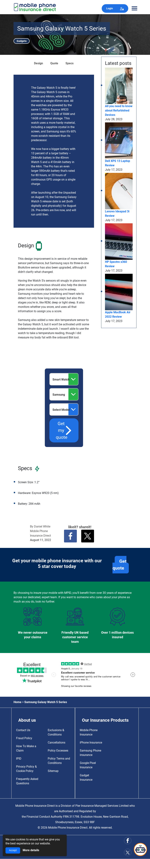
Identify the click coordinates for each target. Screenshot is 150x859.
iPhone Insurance (91, 742)
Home (17, 702)
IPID (18, 758)
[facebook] (127, 840)
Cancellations (56, 742)
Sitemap (53, 771)
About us (27, 720)
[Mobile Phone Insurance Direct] (35, 7)
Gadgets (22, 41)
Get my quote (61, 430)
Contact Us (23, 730)
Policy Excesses (58, 750)
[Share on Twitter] (87, 536)
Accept (13, 850)
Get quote (119, 565)
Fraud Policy (24, 738)
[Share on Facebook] (70, 536)
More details (31, 850)
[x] (127, 852)
